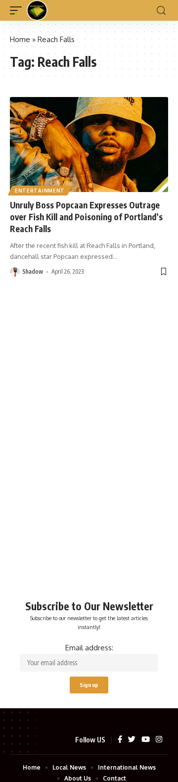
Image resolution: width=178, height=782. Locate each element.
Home (20, 39)
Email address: (89, 647)
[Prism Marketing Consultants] (37, 10)
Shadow (32, 271)
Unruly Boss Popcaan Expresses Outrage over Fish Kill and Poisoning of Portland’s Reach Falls (86, 216)
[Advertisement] (89, 462)
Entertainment (40, 191)
